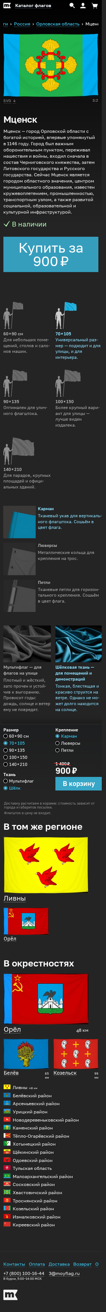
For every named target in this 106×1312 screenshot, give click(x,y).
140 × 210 (18, 764)
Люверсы (70, 743)
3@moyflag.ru (64, 1273)
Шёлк (15, 788)
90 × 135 (17, 750)
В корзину (79, 783)
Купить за (50, 255)
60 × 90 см (19, 736)
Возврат (82, 1264)
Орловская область (57, 24)
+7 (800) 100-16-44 (23, 1276)
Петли (67, 750)
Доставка (59, 1264)
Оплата (37, 1264)
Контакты (14, 1264)
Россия (22, 24)
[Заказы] (83, 5)
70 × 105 (17, 743)
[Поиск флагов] (72, 5)
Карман (69, 736)
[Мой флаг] (7, 5)
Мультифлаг (21, 781)
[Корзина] (93, 5)
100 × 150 (18, 757)
